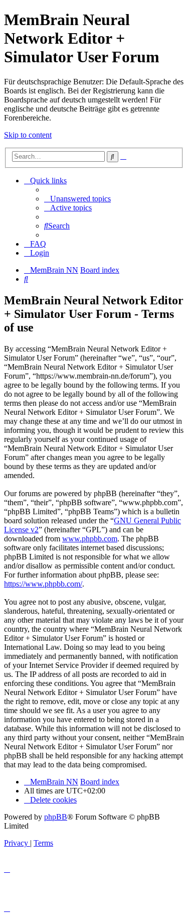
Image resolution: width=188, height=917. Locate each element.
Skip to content (28, 135)
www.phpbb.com (89, 538)
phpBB (55, 817)
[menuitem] (77, 198)
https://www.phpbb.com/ (43, 584)
